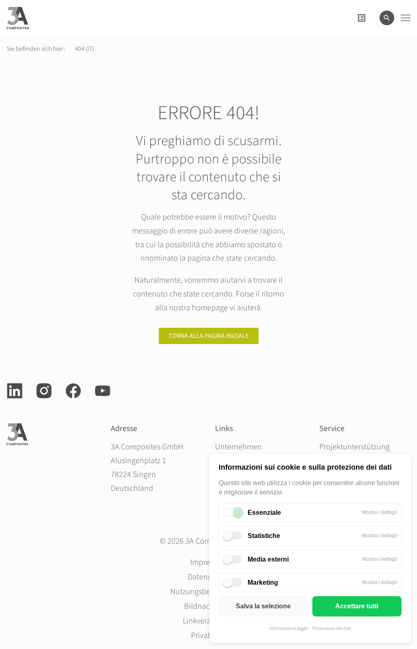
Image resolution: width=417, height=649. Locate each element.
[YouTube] (102, 391)
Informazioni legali (288, 628)
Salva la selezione (263, 606)
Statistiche (264, 535)
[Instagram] (44, 391)
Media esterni (268, 559)
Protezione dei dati (331, 628)
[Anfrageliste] (362, 18)
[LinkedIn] (15, 391)
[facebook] (73, 391)
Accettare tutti (356, 606)
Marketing (263, 582)
